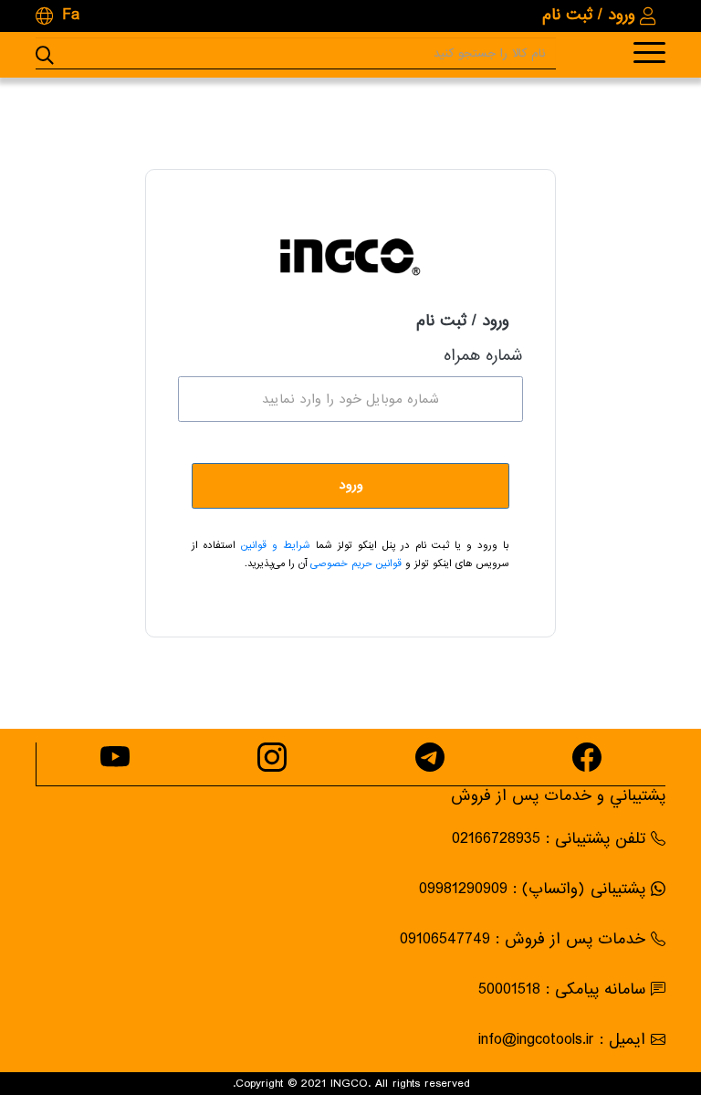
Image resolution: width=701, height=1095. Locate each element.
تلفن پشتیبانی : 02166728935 (548, 839)
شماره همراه (483, 356)
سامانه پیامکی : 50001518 (561, 989)
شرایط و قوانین (272, 545)
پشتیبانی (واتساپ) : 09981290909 (532, 889)
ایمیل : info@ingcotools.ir (561, 1039)
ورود (351, 485)
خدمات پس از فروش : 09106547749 (522, 939)
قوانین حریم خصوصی (354, 563)
